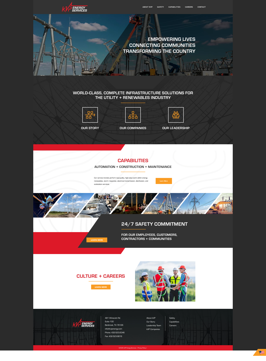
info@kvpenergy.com (113, 328)
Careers (189, 7)
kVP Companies (153, 329)
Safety (160, 7)
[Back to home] (74, 7)
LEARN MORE (97, 240)
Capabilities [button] (174, 7)
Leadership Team (154, 325)
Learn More (164, 181)
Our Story (151, 321)
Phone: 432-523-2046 (115, 332)
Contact (202, 7)
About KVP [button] (148, 7)
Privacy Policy (142, 348)
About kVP (151, 317)
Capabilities (174, 321)
